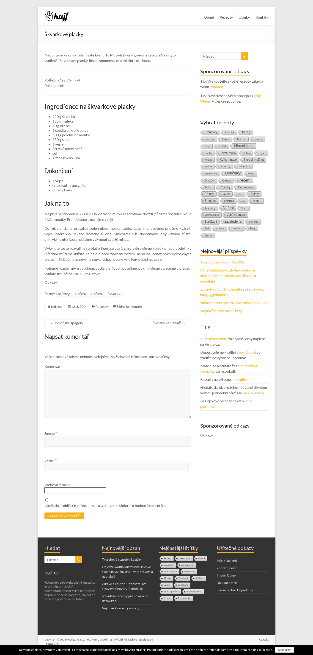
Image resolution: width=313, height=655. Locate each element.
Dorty (207, 146)
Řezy (252, 228)
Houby (208, 153)
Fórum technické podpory (235, 590)
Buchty (246, 132)
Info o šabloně (227, 561)
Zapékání (211, 221)
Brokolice (230, 132)
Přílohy (209, 194)
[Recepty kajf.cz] (57, 12)
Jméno (50, 433)
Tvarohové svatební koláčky (222, 262)
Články (244, 17)
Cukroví (241, 139)
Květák (208, 166)
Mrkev (251, 173)
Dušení (222, 146)
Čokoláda (237, 228)
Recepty (226, 17)
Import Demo (226, 575)
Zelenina (253, 221)
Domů (209, 17)
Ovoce (226, 180)
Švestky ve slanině (169, 323)
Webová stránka (57, 484)
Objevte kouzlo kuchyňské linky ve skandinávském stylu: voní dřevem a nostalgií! (228, 275)
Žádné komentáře (129, 306)
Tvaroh (257, 200)
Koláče (208, 159)
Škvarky (113, 293)
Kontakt (262, 17)
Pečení (80, 293)
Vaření (228, 208)
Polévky (225, 187)
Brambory (211, 132)
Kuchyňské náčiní (214, 338)
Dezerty (258, 139)
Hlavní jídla (243, 146)
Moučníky (233, 173)
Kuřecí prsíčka (254, 159)
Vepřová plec (212, 214)
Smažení (211, 200)
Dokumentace (227, 583)
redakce (57, 306)
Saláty (254, 194)
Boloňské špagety (66, 323)
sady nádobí (246, 352)
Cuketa (226, 139)
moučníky (239, 379)
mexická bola (253, 393)
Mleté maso (211, 173)
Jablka (247, 153)
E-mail (50, 460)
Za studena (233, 221)
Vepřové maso (236, 214)
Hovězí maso (228, 153)
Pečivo (96, 293)
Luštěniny (244, 166)
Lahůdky (63, 293)
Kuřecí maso (228, 159)
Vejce (244, 208)
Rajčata (226, 194)
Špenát (208, 235)
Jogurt (261, 153)
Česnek (220, 228)
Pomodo (216, 86)
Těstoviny (210, 208)
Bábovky (209, 139)
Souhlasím (284, 650)
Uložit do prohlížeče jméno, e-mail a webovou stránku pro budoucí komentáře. (105, 505)
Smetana (229, 200)
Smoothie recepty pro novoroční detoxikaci (234, 302)
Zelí (207, 228)
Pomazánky (246, 187)
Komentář (52, 366)
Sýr (243, 201)
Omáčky (210, 180)
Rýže (240, 194)
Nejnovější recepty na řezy (221, 310)
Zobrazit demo (227, 568)
